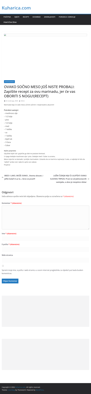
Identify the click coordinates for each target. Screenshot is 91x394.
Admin (23, 101)
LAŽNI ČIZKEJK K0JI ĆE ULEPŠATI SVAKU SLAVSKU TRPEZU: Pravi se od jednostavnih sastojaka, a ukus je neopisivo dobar (68, 178)
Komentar (12, 203)
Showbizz (37, 17)
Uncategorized (9, 81)
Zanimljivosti (49, 17)
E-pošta (10, 244)
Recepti (26, 17)
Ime (9, 233)
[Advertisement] (45, 311)
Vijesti (16, 17)
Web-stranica (7, 255)
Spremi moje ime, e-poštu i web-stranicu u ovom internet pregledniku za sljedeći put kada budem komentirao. (42, 272)
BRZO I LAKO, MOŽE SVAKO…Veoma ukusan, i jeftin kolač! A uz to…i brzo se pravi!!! (23, 177)
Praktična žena (10, 22)
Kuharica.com (16, 8)
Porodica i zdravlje (67, 17)
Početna (7, 17)
